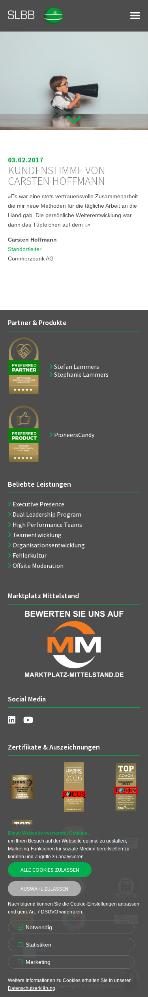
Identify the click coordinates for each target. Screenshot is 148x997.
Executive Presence (38, 504)
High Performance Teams (47, 524)
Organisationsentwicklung (49, 545)
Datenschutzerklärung (31, 988)
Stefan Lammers (76, 366)
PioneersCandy (74, 435)
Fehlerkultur (30, 555)
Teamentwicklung (37, 535)
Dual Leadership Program (47, 514)
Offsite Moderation (38, 565)
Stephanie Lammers (81, 374)
